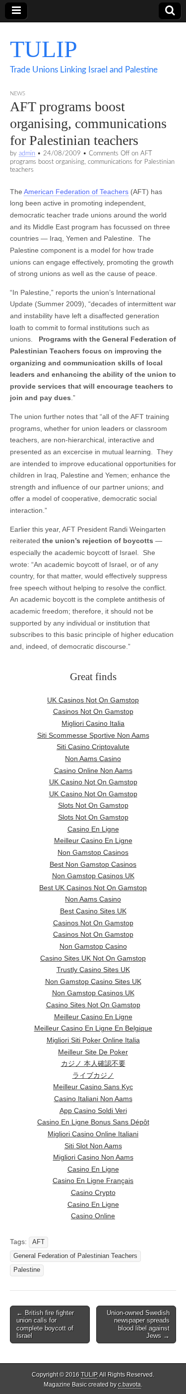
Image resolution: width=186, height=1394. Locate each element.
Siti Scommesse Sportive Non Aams (93, 735)
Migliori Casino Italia (93, 723)
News (17, 93)
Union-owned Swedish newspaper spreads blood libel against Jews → (138, 1324)
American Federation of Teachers (76, 192)
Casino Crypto (93, 1192)
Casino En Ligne (93, 829)
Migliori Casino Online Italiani (93, 1134)
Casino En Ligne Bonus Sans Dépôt (93, 1122)
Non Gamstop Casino (93, 946)
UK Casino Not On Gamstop (93, 782)
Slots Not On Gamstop (93, 805)
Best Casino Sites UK (93, 911)
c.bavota (129, 1384)
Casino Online (93, 1216)
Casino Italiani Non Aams (93, 1099)
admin (27, 153)
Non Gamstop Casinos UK (93, 876)
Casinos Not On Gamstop (93, 711)
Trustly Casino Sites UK (93, 970)
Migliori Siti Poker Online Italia (93, 1040)
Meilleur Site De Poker (93, 1052)
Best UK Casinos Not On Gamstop (93, 888)
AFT (38, 1242)
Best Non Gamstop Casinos (93, 864)
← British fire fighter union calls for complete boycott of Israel (45, 1324)
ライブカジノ (93, 1075)
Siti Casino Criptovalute (93, 747)
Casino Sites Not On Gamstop (93, 1005)
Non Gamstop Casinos (93, 852)
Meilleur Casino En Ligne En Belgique (93, 1028)
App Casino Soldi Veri (93, 1111)
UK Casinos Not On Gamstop (93, 700)
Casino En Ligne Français (93, 1181)
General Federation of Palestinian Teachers (75, 1256)
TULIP (43, 49)
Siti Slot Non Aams (93, 1146)
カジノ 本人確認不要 (93, 1063)
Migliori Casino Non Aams (93, 1157)
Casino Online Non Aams (93, 770)
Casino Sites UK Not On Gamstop (93, 958)
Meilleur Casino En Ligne (93, 840)
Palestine (26, 1269)
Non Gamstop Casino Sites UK (93, 981)
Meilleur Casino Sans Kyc (93, 1087)
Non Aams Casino (93, 759)
